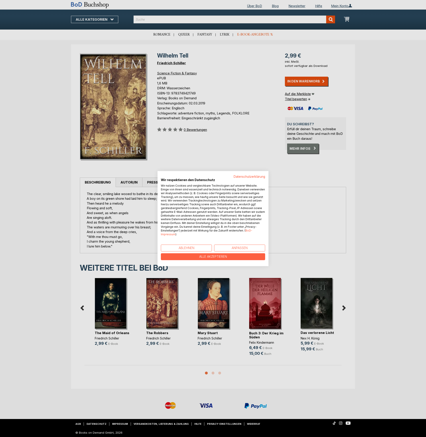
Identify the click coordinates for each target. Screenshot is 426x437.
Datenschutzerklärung (249, 176)
